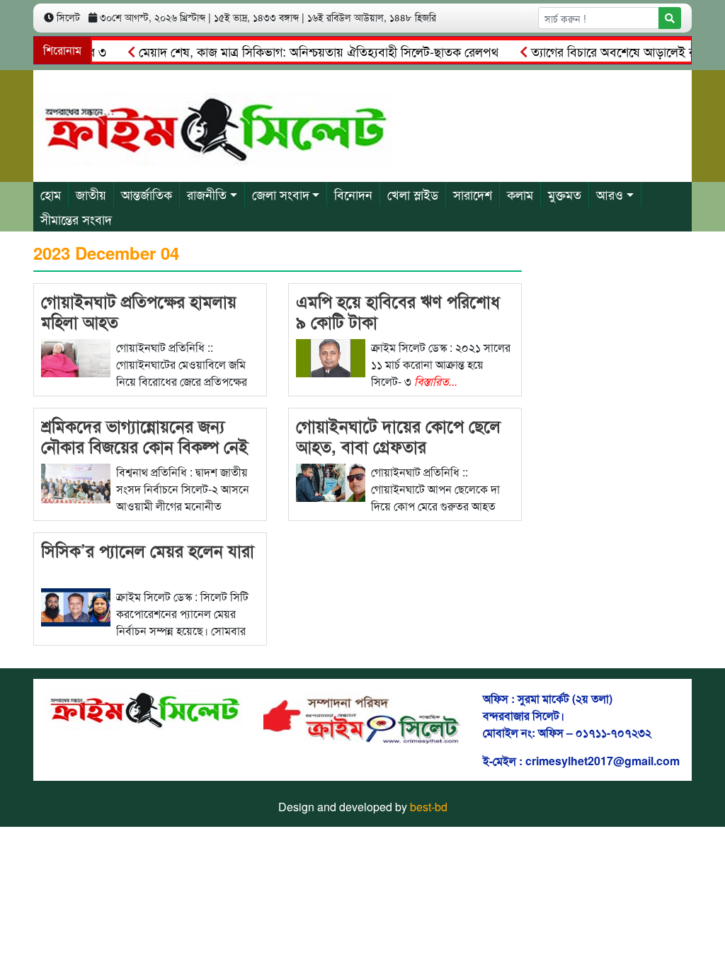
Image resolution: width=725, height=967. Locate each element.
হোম (50, 194)
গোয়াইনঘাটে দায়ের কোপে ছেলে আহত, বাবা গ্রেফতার (398, 435)
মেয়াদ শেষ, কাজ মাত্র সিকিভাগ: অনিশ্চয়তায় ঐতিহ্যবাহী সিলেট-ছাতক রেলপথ (302, 51)
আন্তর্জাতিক (146, 194)
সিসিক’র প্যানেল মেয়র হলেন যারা (147, 550)
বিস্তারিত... (435, 381)
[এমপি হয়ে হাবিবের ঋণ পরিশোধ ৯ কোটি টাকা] (330, 356)
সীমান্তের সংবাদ (76, 219)
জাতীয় (91, 194)
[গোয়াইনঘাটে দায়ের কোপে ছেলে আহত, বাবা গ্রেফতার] (330, 481)
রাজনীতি (207, 194)
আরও (609, 194)
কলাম (520, 194)
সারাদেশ (472, 194)
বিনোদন (353, 194)
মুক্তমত (564, 194)
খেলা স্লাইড (412, 194)
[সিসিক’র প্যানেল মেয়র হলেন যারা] (75, 605)
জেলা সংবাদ (280, 194)
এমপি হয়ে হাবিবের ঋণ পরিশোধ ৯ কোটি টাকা (398, 311)
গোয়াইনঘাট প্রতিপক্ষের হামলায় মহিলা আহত (138, 311)
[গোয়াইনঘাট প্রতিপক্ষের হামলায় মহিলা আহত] (75, 356)
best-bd (428, 807)
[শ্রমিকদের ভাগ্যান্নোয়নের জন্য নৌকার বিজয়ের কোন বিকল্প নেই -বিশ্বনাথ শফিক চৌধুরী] (75, 482)
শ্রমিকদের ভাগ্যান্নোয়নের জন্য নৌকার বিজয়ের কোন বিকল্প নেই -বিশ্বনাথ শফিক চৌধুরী (145, 446)
